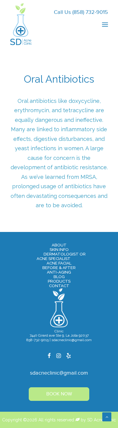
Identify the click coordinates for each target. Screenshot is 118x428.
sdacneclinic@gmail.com (59, 373)
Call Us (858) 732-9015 (81, 12)
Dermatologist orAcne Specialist (61, 256)
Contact (59, 286)
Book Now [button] (59, 394)
